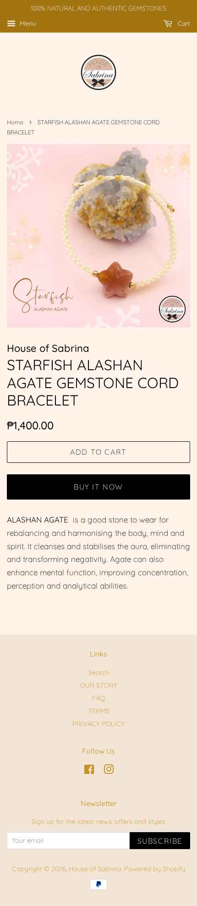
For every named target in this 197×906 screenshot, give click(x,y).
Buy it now (98, 486)
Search (98, 672)
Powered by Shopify (155, 869)
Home (15, 122)
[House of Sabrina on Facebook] (89, 771)
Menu (27, 23)
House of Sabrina (95, 869)
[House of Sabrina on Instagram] (109, 771)
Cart (183, 23)
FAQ (98, 698)
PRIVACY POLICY (98, 724)
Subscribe (159, 840)
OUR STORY (98, 685)
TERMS (98, 711)
